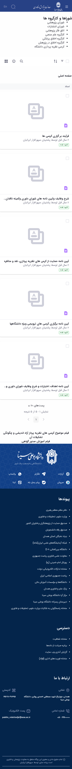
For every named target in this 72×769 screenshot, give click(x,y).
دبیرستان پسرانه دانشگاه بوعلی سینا (50, 602)
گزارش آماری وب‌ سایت (56, 652)
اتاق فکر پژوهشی (55, 30)
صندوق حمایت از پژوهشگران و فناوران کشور (46, 523)
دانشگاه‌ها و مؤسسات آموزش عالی (51, 582)
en (5, 6)
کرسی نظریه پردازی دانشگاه (49, 47)
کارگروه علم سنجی (54, 34)
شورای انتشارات (55, 26)
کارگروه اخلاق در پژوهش (51, 42)
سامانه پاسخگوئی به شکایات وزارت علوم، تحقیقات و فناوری (39, 608)
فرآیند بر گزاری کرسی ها (55, 136)
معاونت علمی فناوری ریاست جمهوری (49, 556)
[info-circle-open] (14, 61)
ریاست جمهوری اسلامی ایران (53, 576)
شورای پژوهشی (55, 22)
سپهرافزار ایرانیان (26, 762)
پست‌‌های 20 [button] (35, 406)
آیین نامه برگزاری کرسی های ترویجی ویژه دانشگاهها (39, 324)
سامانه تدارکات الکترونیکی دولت (52, 569)
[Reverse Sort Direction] (55, 61)
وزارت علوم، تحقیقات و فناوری (52, 517)
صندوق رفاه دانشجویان (56, 530)
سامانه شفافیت (60, 639)
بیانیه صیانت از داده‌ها (56, 646)
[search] (21, 61)
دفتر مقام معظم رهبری (56, 510)
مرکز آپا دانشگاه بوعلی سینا (54, 595)
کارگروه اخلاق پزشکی (53, 38)
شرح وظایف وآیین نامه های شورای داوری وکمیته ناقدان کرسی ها (36, 199)
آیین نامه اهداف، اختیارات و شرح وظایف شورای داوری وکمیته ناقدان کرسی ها (36, 386)
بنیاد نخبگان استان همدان (55, 536)
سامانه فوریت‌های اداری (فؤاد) (53, 659)
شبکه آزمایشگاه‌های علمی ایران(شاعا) (50, 543)
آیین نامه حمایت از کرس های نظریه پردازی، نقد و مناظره (36, 261)
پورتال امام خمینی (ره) (56, 562)
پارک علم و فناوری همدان (55, 589)
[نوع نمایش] (6, 61)
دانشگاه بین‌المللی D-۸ (56, 549)
